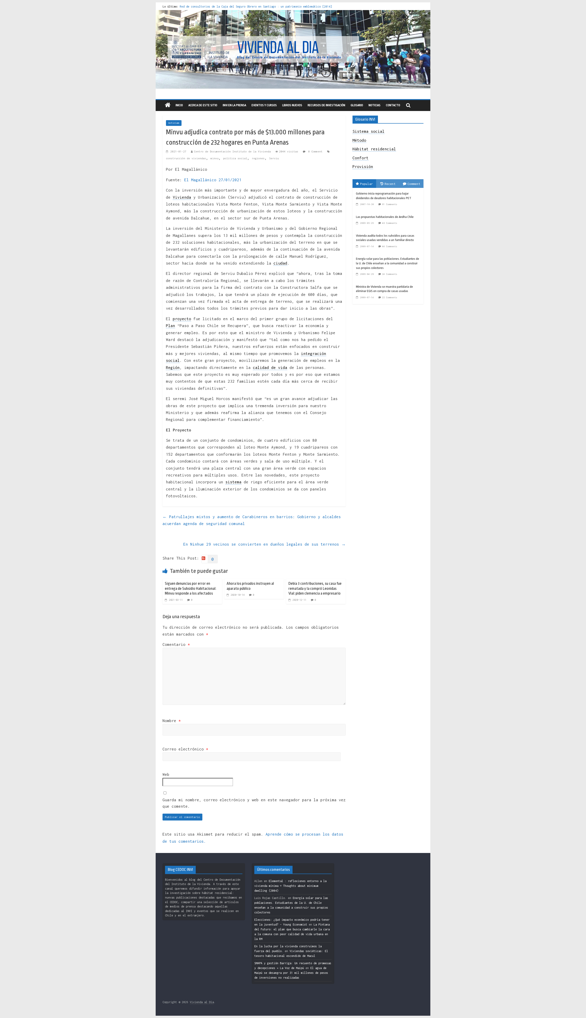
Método (359, 140)
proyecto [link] (182, 319)
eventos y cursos (264, 105)
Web (166, 774)
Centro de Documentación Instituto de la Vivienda (232, 151)
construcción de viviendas (186, 158)
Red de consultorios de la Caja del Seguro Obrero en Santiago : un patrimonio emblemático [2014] (256, 6)
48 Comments (389, 223)
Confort (361, 158)
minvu (215, 158)
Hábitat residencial (374, 149)
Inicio (179, 105)
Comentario (176, 644)
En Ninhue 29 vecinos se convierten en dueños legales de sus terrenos (264, 544)
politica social (235, 158)
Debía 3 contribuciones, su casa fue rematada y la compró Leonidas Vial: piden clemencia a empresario (315, 588)
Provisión (363, 166)
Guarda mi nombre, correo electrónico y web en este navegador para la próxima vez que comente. (254, 803)
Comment (413, 184)
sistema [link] (233, 482)
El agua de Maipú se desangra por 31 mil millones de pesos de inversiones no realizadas (291, 972)
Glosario (357, 105)
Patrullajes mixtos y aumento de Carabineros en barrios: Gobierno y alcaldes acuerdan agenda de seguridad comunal (252, 520)
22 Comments (389, 297)
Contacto (393, 105)
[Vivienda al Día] (168, 105)
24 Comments (389, 274)
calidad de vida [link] (270, 367)
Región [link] (173, 367)
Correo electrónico (185, 749)
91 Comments (389, 204)
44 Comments (389, 246)
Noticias (374, 105)
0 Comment (315, 151)
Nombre (172, 720)
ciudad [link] (280, 263)
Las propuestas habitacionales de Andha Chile (385, 217)
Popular (366, 184)
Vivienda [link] (182, 197)
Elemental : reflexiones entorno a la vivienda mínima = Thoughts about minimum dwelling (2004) (290, 885)
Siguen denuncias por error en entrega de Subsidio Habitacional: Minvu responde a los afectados (190, 588)
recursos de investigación (326, 105)
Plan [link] (170, 325)
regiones (258, 158)
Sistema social (369, 131)
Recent (390, 184)
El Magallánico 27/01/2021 (212, 180)
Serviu (274, 158)
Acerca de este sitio (202, 105)
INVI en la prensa (234, 105)
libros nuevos (292, 105)
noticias (173, 123)
